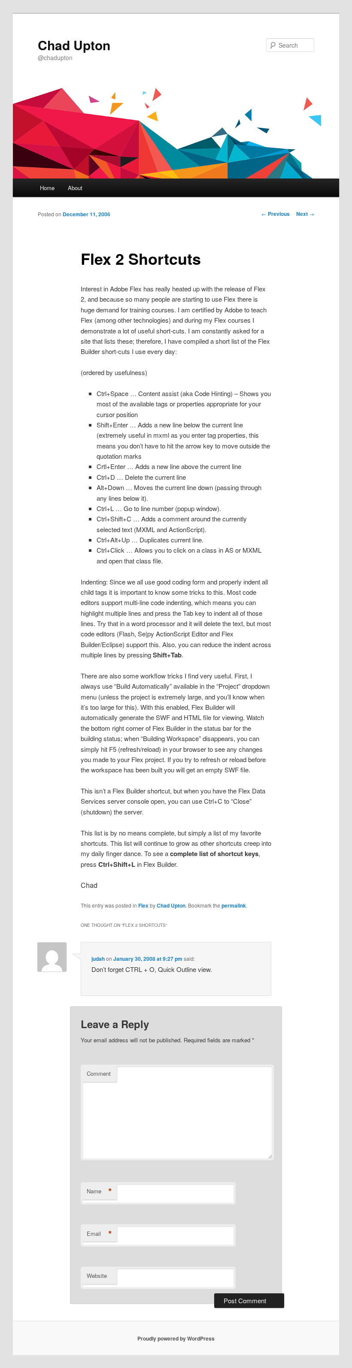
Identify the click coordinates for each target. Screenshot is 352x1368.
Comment (99, 1073)
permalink (234, 905)
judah (98, 958)
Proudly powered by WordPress (176, 1338)
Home (47, 188)
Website (97, 1275)
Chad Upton (74, 45)
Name (99, 1191)
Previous (275, 214)
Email (99, 1234)
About (75, 188)
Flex (143, 905)
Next (305, 214)
